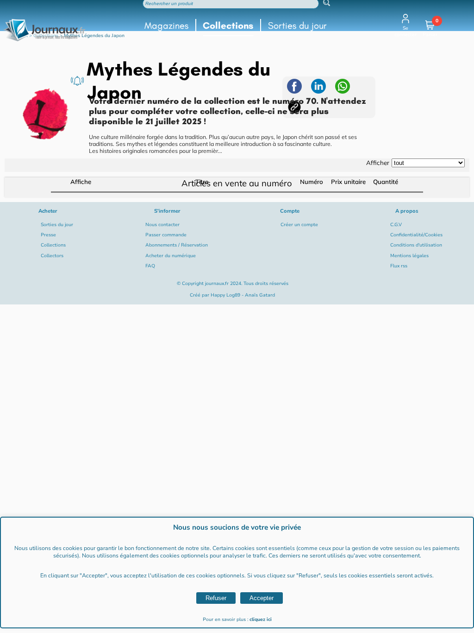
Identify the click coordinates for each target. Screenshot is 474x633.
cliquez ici (260, 619)
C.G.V (396, 225)
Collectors (52, 256)
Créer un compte (299, 225)
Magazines (166, 25)
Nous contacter (162, 225)
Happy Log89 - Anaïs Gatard (243, 295)
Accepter (261, 598)
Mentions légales (409, 256)
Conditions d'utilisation (416, 245)
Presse (48, 235)
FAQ (150, 266)
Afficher (377, 162)
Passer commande (166, 235)
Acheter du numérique (170, 256)
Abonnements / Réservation (176, 245)
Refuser (216, 598)
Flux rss (398, 266)
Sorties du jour (297, 25)
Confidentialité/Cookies (416, 235)
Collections (228, 25)
